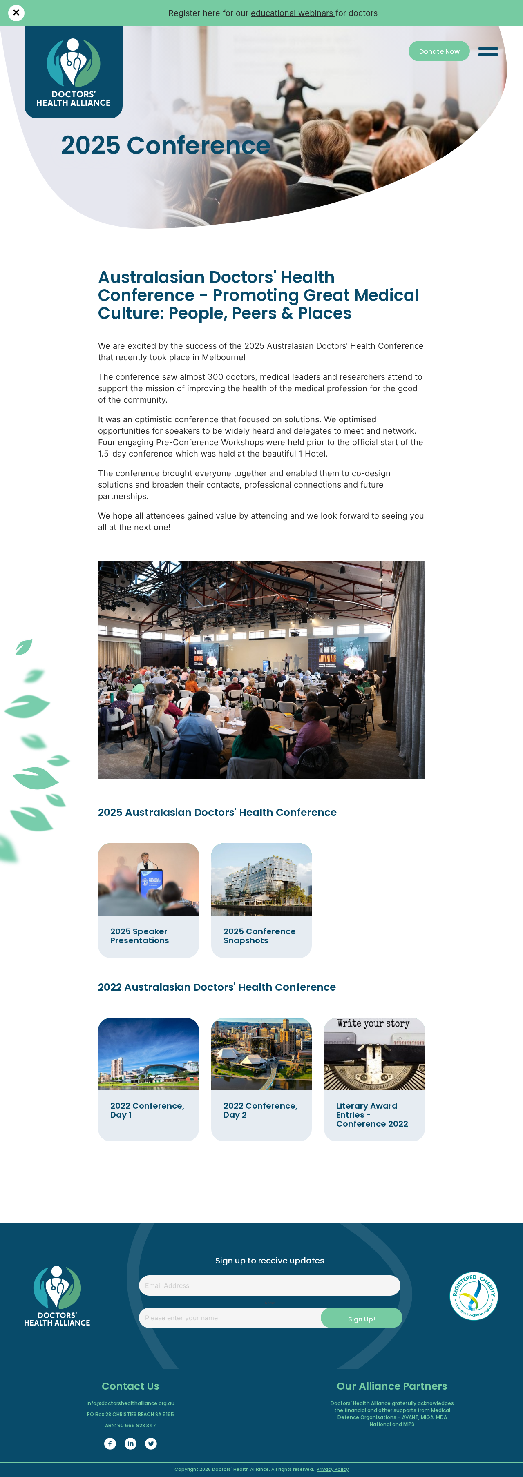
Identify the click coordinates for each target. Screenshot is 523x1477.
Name (270, 1303)
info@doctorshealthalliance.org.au (130, 1403)
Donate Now (439, 52)
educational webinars (293, 13)
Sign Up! (361, 1320)
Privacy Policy (333, 1470)
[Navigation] (488, 51)
